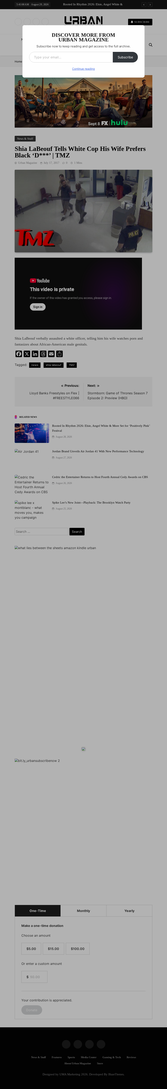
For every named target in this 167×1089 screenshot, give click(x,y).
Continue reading (83, 68)
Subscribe (125, 57)
